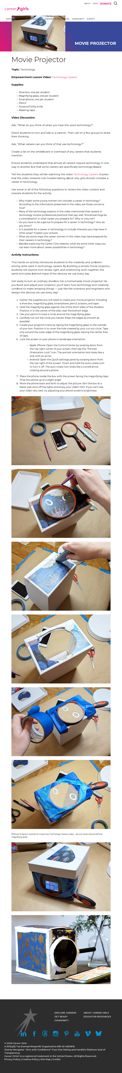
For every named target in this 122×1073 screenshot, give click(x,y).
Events (91, 19)
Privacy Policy (12, 1059)
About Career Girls (96, 1013)
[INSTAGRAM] (56, 1035)
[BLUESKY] (99, 1035)
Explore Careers (15, 19)
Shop (95, 4)
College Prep (35, 19)
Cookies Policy (30, 1059)
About (87, 4)
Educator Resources (57, 19)
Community (78, 19)
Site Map (45, 1059)
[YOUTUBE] (77, 1035)
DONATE (105, 3)
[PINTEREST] (66, 1035)
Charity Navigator (14, 1049)
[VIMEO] (88, 1035)
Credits (56, 1059)
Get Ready (60, 1016)
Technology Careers (64, 77)
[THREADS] (45, 1035)
